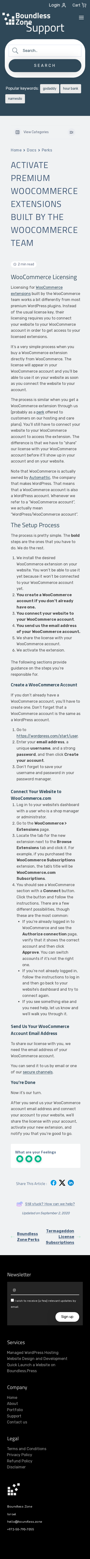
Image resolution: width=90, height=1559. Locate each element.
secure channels (38, 1072)
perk (40, 412)
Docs (31, 150)
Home (16, 150)
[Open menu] (81, 17)
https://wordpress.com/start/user (47, 736)
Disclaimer (16, 1467)
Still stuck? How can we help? (50, 1204)
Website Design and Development (37, 1358)
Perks (47, 150)
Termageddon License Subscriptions (60, 1237)
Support (14, 1416)
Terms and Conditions (26, 1448)
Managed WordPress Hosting (33, 1352)
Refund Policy (19, 1461)
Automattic (39, 477)
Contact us (17, 1422)
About (12, 1403)
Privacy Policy (19, 1455)
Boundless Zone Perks (28, 1237)
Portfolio (15, 1410)
